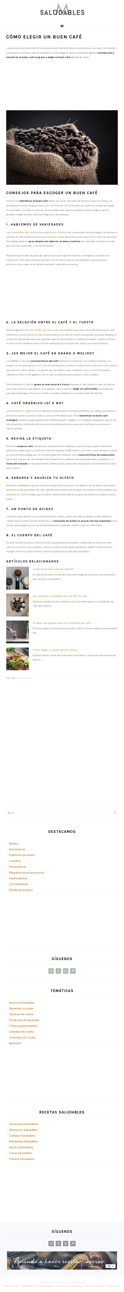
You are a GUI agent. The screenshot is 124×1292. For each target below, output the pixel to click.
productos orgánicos (24, 410)
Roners (13, 843)
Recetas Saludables (22, 1002)
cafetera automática (104, 365)
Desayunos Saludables (24, 1124)
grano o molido (56, 232)
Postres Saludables (21, 1159)
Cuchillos (15, 861)
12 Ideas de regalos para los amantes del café (62, 623)
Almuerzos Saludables (23, 1129)
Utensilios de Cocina (22, 1037)
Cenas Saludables (20, 1153)
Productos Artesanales (24, 1020)
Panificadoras (18, 878)
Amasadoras (17, 849)
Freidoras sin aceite (21, 855)
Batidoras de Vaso (21, 890)
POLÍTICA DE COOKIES (69, 1286)
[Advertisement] (62, 86)
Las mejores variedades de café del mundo (60, 596)
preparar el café (16, 494)
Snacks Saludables (21, 1147)
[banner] (62, 1268)
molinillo (41, 365)
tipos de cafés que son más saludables (48, 330)
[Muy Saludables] (62, 17)
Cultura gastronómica (25, 678)
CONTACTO (114, 1286)
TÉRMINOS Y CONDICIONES (37, 1286)
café (34, 48)
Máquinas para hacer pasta (26, 872)
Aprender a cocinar (21, 1008)
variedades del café (23, 232)
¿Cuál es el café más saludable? (53, 569)
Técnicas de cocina (21, 1014)
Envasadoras (17, 866)
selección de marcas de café (55, 205)
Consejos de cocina (21, 1031)
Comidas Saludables (22, 1135)
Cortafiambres (18, 884)
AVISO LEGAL (11, 1286)
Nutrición (15, 1043)
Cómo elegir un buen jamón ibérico (55, 650)
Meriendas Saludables (23, 1141)
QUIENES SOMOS (95, 1286)
